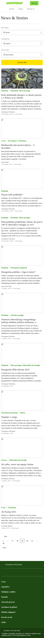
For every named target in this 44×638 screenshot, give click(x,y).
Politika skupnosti (8, 612)
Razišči (11, 9)
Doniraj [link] (34, 3)
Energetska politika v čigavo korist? (18, 272)
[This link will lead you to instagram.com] (7, 573)
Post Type (5, 28)
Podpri (20, 9)
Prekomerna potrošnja (9, 413)
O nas (3, 141)
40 (27, 541)
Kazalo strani (6, 617)
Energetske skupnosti (19, 268)
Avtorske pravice (8, 602)
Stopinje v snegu (9, 417)
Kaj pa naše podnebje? (12, 194)
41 (32, 541)
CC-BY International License (21, 635)
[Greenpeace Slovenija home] (17, 3)
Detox (23, 413)
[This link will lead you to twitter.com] (11, 573)
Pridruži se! (31, 9)
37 (12, 541)
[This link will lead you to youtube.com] (15, 573)
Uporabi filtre (22, 62)
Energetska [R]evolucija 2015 (15, 369)
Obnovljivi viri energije (31, 365)
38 (17, 541)
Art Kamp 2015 (8, 511)
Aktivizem (22, 141)
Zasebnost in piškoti (9, 607)
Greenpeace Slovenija (13, 564)
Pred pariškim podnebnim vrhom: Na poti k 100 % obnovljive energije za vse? (22, 223)
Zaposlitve (5, 587)
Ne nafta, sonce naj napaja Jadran (17, 464)
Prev (5, 536)
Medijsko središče (8, 592)
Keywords (5, 50)
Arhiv (3, 622)
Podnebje (4, 91)
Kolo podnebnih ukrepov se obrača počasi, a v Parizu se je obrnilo (21, 96)
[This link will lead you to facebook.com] (2, 573)
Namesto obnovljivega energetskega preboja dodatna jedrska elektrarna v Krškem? (18, 321)
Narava (4, 460)
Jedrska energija (17, 315)
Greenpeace (13, 141)
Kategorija (5, 39)
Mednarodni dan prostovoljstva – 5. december (18, 146)
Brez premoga (25, 91)
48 (3, 543)
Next (4, 548)
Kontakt (4, 597)
